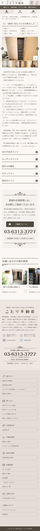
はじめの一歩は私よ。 (29, 146)
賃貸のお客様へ (32, 7)
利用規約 (5, 514)
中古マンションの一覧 (9, 409)
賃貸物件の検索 (7, 385)
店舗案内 (32, 4)
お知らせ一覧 (6, 486)
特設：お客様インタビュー (10, 418)
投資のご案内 (6, 441)
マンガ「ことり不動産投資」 (11, 446)
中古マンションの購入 (9, 405)
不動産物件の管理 (7, 457)
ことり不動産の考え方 (9, 414)
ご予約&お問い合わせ (9, 498)
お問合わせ (37, 4)
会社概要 (5, 478)
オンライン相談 (22, 7)
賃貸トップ (6, 7)
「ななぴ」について (8, 482)
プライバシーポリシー (9, 510)
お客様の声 (5, 430)
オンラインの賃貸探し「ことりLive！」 (14, 389)
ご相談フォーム (21, 224)
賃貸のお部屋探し (7, 381)
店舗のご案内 (6, 473)
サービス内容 (6, 469)
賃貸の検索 (14, 7)
